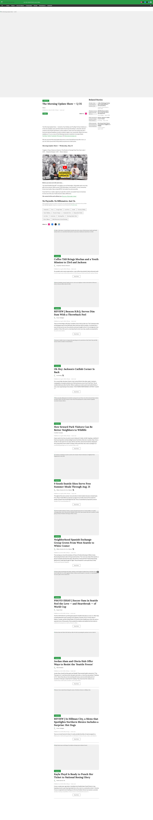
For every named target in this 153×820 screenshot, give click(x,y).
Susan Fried (59, 610)
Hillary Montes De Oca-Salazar (64, 490)
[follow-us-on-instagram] (86, 113)
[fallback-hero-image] (93, 104)
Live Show (45, 216)
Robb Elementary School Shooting (59, 219)
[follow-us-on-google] (59, 224)
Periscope (59, 136)
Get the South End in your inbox (32, 2)
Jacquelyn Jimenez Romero (63, 265)
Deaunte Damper (57, 212)
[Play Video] (65, 167)
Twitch (49, 136)
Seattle (73, 209)
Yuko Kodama (59, 667)
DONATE (49, 5)
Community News (67, 212)
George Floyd (59, 209)
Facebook (53, 136)
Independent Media (78, 212)
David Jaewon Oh (60, 780)
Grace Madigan (60, 317)
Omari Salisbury (47, 212)
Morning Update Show (72, 216)
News (7, 5)
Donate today (74, 204)
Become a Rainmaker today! (69, 196)
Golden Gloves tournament (85, 790)
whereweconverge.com (70, 136)
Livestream (53, 216)
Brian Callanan (46, 219)
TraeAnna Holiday (82, 209)
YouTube (44, 136)
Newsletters (42, 5)
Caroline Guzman (58, 432)
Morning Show (61, 216)
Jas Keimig (59, 375)
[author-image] (55, 266)
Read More (76, 276)
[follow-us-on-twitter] (55, 224)
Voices (13, 5)
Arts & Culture (20, 5)
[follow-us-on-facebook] (52, 224)
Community (29, 5)
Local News (67, 209)
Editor (44, 107)
